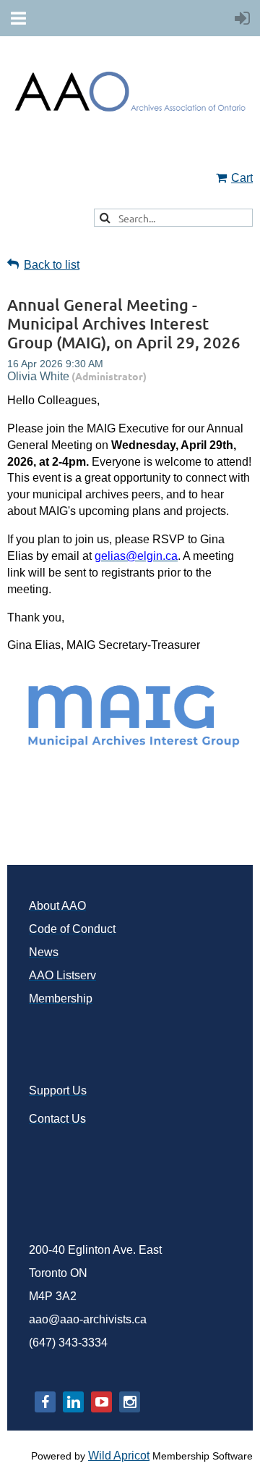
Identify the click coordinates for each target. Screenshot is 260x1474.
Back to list (51, 265)
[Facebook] (45, 1401)
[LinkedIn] (73, 1401)
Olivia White (38, 376)
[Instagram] (129, 1401)
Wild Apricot (119, 1455)
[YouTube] (101, 1401)
